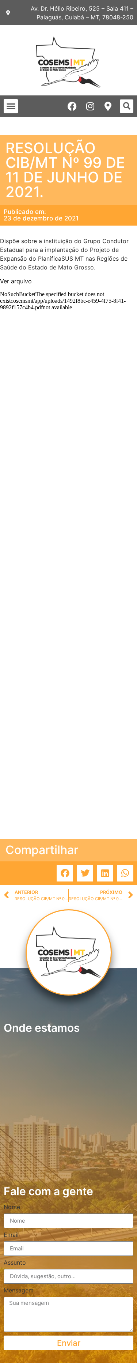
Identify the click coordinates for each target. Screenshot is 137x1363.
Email (11, 1235)
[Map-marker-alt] (108, 106)
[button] (11, 106)
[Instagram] (90, 106)
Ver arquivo (16, 281)
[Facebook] (72, 106)
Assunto (15, 1263)
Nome (12, 1207)
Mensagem (19, 1290)
